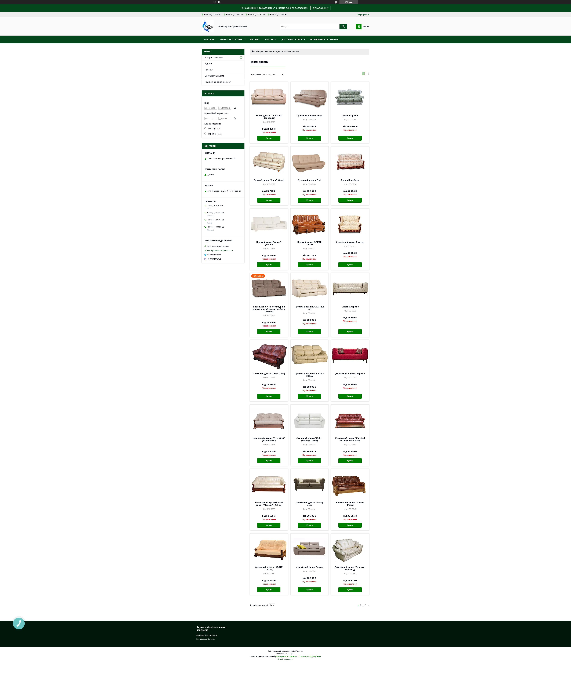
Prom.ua (299, 651)
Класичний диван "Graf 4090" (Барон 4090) (269, 439)
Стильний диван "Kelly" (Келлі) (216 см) (309, 439)
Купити (269, 138)
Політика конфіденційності (218, 82)
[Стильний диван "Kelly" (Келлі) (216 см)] (309, 419)
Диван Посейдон (350, 180)
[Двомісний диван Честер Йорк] (309, 484)
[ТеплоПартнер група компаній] (208, 31)
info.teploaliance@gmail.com (220, 250)
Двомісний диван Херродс (350, 373)
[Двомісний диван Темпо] (309, 548)
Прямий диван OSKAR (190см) (309, 243)
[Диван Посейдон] (350, 161)
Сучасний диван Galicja (309, 115)
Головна (209, 39)
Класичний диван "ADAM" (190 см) (269, 568)
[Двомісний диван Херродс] (350, 355)
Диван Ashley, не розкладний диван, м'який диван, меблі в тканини (269, 309)
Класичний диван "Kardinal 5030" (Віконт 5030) (350, 439)
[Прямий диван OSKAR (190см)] (309, 223)
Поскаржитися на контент (286, 656)
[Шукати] (343, 26)
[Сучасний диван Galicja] (309, 97)
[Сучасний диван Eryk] (309, 161)
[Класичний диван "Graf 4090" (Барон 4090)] (269, 419)
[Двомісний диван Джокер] (350, 223)
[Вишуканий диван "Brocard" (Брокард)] (350, 548)
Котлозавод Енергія (205, 639)
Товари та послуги (231, 39)
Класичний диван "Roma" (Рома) (350, 503)
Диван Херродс (350, 307)
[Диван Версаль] (350, 97)
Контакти (270, 39)
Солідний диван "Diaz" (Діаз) (269, 373)
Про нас (254, 39)
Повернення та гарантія (324, 39)
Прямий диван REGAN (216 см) (309, 308)
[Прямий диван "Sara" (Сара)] (269, 161)
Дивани (279, 51)
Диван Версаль (350, 115)
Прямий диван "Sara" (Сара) (269, 180)
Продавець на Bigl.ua (285, 654)
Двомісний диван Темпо (309, 567)
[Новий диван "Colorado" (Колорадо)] (269, 97)
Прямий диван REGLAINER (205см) (309, 374)
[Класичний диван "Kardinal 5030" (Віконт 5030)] (350, 419)
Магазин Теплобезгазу (206, 635)
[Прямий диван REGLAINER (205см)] (309, 355)
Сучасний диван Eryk (309, 180)
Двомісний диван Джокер (350, 242)
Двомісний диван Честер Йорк (309, 503)
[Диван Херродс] (350, 288)
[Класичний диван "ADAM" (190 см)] (269, 548)
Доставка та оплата (293, 39)
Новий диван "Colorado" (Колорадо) (269, 116)
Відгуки (208, 63)
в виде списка (368, 74)
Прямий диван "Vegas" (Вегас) (268, 243)
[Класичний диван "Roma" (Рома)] (350, 484)
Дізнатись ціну (320, 8)
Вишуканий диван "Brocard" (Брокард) (350, 568)
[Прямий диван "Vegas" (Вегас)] (269, 223)
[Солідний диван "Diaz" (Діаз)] (269, 355)
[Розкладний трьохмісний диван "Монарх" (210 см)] (269, 484)
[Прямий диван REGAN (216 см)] (309, 288)
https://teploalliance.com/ (218, 246)
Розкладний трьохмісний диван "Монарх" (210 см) (269, 503)
